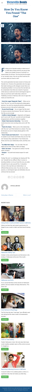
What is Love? (27, 195)
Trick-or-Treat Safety (7, 339)
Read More (5, 232)
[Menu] (2, 3)
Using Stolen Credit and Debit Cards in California (16, 223)
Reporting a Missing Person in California (13, 369)
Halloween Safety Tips (8, 252)
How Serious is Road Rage (9, 310)
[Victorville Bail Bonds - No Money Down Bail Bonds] (17, 2)
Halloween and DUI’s (7, 280)
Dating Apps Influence (7, 195)
